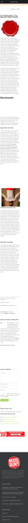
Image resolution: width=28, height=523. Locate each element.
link (12, 59)
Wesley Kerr (5, 312)
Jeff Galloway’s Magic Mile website (8, 147)
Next (18, 9)
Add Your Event (6, 519)
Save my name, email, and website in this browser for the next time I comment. (9, 395)
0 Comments (12, 313)
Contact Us (5, 513)
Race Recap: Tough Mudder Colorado (11, 500)
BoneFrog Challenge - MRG (11, 421)
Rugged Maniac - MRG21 (10, 417)
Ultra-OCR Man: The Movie (9, 497)
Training (6, 313)
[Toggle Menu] (2, 2)
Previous (13, 9)
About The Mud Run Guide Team (10, 516)
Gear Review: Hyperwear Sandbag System (12, 504)
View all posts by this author (7, 345)
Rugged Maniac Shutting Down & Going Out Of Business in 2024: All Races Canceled (13, 492)
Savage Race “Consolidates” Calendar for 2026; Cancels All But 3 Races (12, 488)
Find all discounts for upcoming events (10, 423)
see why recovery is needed (8, 144)
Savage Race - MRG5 (9, 419)
